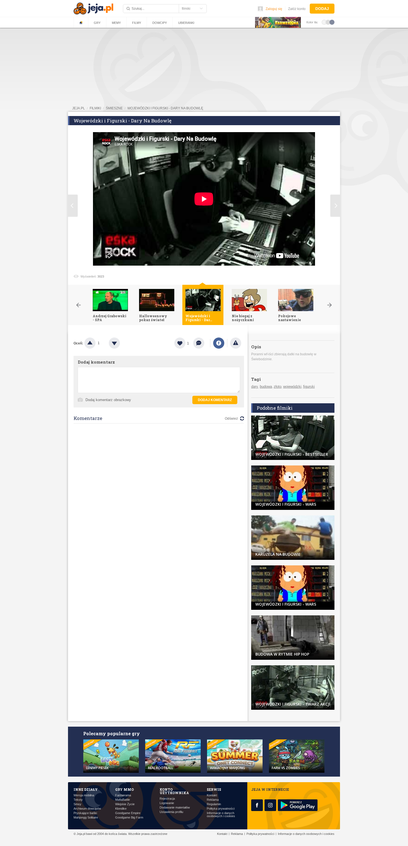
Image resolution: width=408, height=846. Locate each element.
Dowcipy (159, 22)
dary (254, 386)
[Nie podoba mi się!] (121, 343)
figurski (309, 386)
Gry (97, 22)
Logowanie (167, 803)
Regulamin (214, 804)
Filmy (136, 22)
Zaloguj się (274, 9)
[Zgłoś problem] (235, 343)
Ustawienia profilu (171, 812)
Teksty (78, 799)
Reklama (213, 799)
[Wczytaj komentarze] (201, 343)
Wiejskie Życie (125, 804)
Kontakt (212, 795)
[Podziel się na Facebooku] (218, 343)
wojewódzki (292, 386)
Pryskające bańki (85, 813)
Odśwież (231, 419)
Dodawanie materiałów (175, 807)
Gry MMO (124, 789)
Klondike (121, 808)
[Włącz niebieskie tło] (331, 22)
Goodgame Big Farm (129, 817)
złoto (277, 386)
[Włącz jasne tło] (324, 22)
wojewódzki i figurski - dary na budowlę (165, 108)
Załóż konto (297, 9)
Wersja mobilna (84, 795)
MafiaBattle (122, 799)
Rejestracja (167, 798)
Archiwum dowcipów (87, 808)
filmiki (95, 108)
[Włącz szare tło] (328, 22)
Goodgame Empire (127, 813)
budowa (266, 386)
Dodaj (322, 8)
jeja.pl (78, 108)
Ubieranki (186, 22)
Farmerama (123, 795)
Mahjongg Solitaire (86, 817)
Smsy (77, 804)
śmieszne (114, 108)
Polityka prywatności (221, 808)
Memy (116, 22)
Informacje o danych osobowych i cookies (221, 815)
